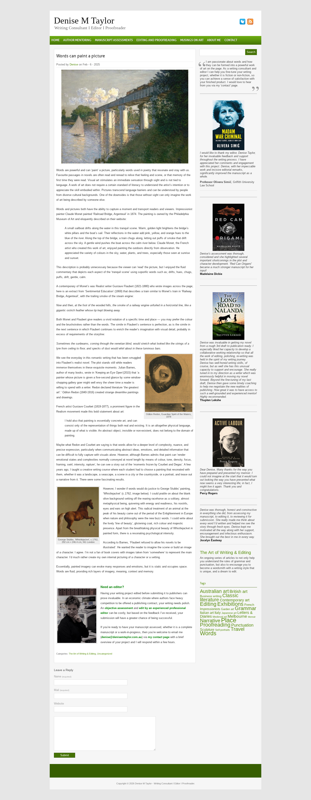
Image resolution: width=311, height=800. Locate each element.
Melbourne (237, 616)
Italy (218, 613)
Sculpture (207, 629)
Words (208, 633)
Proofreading (215, 625)
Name (62, 676)
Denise (74, 64)
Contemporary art (234, 600)
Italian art (207, 613)
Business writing (211, 596)
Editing (208, 604)
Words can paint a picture (80, 55)
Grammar (245, 608)
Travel (237, 629)
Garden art (227, 609)
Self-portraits (222, 629)
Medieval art (220, 616)
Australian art (214, 591)
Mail (61, 690)
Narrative (210, 620)
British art (239, 591)
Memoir (252, 617)
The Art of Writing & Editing (82, 653)
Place (228, 620)
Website (59, 703)
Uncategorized (104, 653)
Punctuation (242, 625)
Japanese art (229, 613)
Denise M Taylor (84, 20)
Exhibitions (230, 604)
